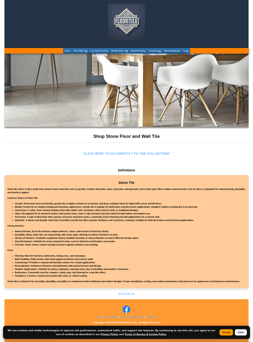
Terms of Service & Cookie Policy (145, 334)
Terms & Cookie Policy (132, 317)
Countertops (155, 51)
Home (67, 51)
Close (241, 332)
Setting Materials (172, 51)
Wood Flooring (138, 51)
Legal (98, 317)
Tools (186, 51)
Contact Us (151, 317)
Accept (226, 332)
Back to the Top (126, 294)
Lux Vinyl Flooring (99, 51)
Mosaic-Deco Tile (119, 51)
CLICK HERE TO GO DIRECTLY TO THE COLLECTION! (126, 153)
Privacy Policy (110, 317)
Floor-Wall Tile (80, 51)
